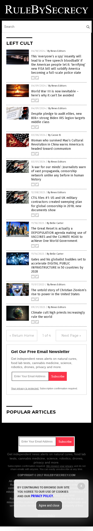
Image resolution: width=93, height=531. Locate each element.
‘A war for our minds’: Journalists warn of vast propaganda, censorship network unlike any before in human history (58, 173)
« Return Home (21, 336)
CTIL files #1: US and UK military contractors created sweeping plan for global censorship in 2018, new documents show (56, 204)
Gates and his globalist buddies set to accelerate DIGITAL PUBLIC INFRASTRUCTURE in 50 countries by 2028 (58, 266)
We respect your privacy (59, 466)
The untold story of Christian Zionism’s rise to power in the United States (58, 292)
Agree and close (49, 505)
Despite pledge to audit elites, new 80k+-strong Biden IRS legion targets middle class (58, 118)
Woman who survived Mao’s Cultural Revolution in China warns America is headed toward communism (57, 144)
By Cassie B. (54, 135)
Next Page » (71, 336)
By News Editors (56, 51)
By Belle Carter (55, 223)
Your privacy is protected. (25, 388)
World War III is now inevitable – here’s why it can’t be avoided (55, 93)
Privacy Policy (42, 496)
